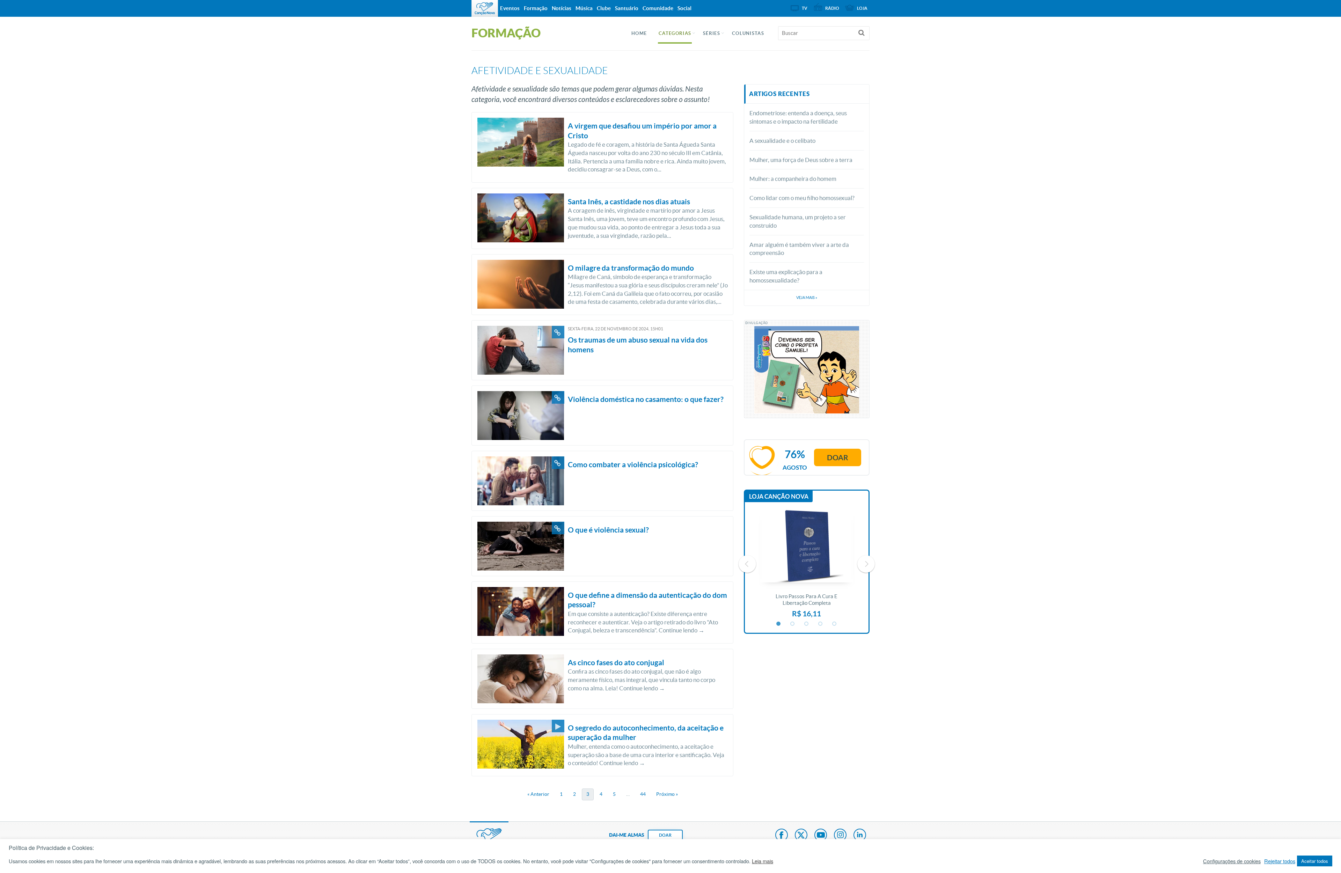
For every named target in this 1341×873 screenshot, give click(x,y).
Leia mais (762, 861)
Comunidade (658, 8)
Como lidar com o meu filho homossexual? (802, 198)
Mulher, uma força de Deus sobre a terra (800, 159)
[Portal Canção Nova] (484, 8)
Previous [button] (747, 564)
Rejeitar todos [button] (1279, 861)
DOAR (665, 835)
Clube (604, 8)
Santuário (626, 8)
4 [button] (820, 624)
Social (684, 8)
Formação (536, 8)
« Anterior (538, 794)
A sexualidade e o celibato (782, 140)
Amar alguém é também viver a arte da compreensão (799, 248)
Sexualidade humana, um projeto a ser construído (797, 221)
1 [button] (779, 624)
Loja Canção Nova (778, 496)
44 (643, 794)
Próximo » (667, 794)
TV (804, 8)
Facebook (781, 835)
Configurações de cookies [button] (1232, 861)
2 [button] (792, 624)
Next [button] (866, 564)
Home (639, 33)
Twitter (801, 835)
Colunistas (748, 33)
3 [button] (806, 624)
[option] (807, 564)
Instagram (840, 835)
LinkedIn (859, 835)
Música (584, 8)
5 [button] (834, 624)
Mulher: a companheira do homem (792, 178)
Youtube (820, 835)
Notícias (561, 8)
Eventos (510, 8)
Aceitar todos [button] (1314, 861)
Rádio (832, 8)
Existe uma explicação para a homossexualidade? (785, 276)
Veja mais (806, 297)
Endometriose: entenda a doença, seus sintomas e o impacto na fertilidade (798, 117)
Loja (862, 8)
